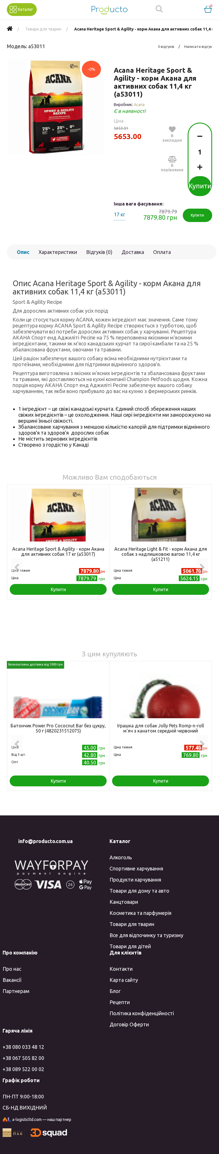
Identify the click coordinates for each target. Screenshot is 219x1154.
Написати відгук (198, 46)
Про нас (12, 969)
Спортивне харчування (136, 868)
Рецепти (120, 1002)
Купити (199, 186)
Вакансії (12, 980)
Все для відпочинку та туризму (146, 935)
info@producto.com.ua (45, 841)
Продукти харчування (135, 879)
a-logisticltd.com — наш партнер (41, 1119)
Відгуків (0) (99, 252)
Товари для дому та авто (139, 891)
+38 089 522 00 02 (23, 1069)
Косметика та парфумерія (140, 913)
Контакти (121, 969)
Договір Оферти (129, 1024)
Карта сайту (124, 980)
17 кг (119, 214)
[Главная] (10, 29)
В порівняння (172, 167)
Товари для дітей (130, 946)
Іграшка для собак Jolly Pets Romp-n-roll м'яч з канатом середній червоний (160, 728)
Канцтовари (124, 902)
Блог (115, 991)
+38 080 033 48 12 (23, 1047)
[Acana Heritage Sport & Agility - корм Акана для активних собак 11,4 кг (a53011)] (56, 107)
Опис (23, 252)
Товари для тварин (132, 924)
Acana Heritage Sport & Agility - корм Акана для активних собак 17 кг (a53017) (58, 551)
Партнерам (16, 991)
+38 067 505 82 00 (23, 1058)
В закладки (172, 138)
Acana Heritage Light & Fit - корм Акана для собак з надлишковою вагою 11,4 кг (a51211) (160, 554)
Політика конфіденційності (142, 1013)
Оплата (162, 252)
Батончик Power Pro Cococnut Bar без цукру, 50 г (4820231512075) (58, 728)
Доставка (132, 252)
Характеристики (57, 252)
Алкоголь (121, 857)
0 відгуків (166, 46)
